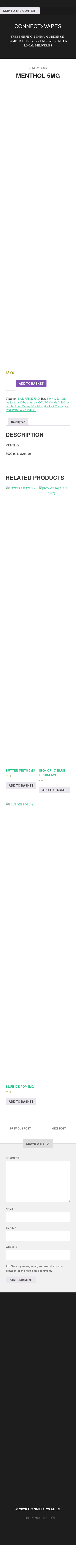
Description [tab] (18, 422)
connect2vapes (38, 26)
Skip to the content (20, 11)
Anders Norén (44, 1518)
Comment (12, 1158)
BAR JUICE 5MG (29, 398)
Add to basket (31, 383)
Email (11, 1227)
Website (11, 1247)
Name (10, 1208)
